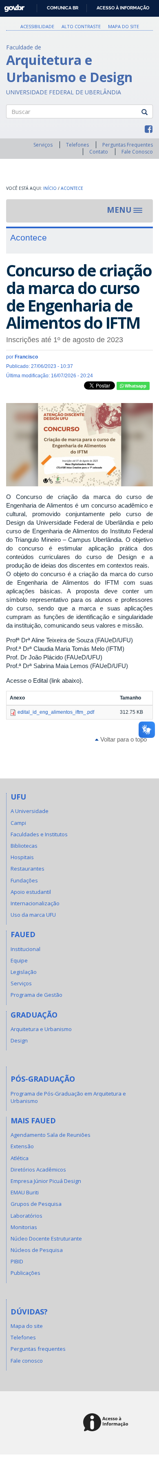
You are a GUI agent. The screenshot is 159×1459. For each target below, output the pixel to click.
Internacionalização (35, 903)
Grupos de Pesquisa (36, 1203)
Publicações (25, 1272)
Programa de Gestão (36, 994)
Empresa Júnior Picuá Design (46, 1181)
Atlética (20, 1158)
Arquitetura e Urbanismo (41, 1029)
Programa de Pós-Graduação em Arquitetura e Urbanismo (68, 1097)
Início (50, 188)
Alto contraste (81, 26)
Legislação (24, 972)
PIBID (17, 1261)
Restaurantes (27, 868)
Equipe (19, 960)
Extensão (22, 1146)
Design (19, 1040)
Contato (98, 151)
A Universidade (30, 811)
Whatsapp (135, 385)
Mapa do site (123, 26)
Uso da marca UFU (33, 914)
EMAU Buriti (25, 1192)
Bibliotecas (24, 845)
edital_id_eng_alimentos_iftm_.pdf (56, 712)
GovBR (11, 5)
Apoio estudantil (31, 891)
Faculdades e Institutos (39, 834)
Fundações (24, 880)
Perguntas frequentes (38, 1348)
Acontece (72, 188)
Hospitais (22, 857)
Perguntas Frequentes (127, 144)
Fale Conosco (137, 151)
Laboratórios (26, 1215)
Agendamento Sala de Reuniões (51, 1134)
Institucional (25, 949)
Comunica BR (62, 8)
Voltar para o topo (123, 739)
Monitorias (24, 1227)
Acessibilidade (37, 26)
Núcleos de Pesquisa (37, 1250)
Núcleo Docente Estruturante (46, 1238)
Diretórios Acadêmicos (38, 1169)
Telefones (77, 144)
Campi (18, 822)
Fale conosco (27, 1360)
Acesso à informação (123, 8)
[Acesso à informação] (107, 1423)
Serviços (43, 144)
